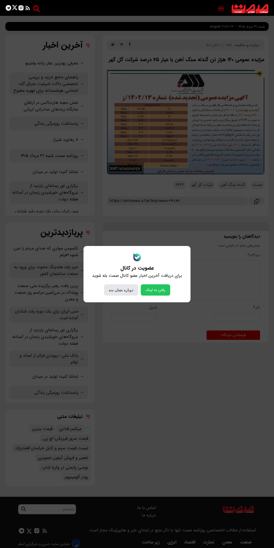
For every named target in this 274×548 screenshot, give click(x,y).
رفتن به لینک (155, 290)
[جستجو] (36, 8)
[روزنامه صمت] (250, 9)
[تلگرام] (8, 9)
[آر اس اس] (27, 9)
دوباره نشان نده (121, 290)
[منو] (221, 9)
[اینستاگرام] (21, 9)
